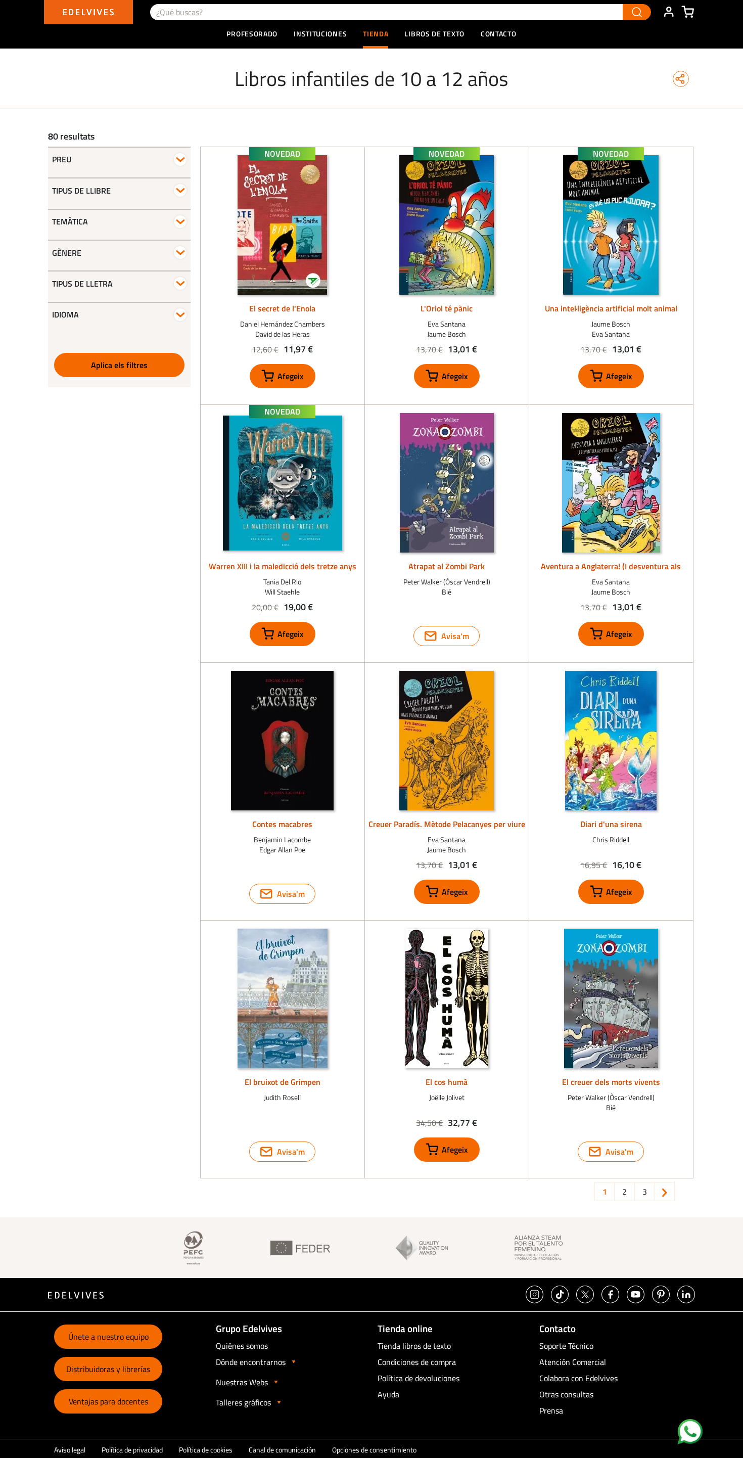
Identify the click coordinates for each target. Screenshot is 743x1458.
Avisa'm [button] (455, 636)
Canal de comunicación (282, 1449)
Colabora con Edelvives (578, 1378)
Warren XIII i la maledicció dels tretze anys (282, 566)
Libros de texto (434, 33)
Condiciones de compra (417, 1362)
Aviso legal (69, 1449)
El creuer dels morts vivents (611, 1082)
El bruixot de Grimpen (282, 1082)
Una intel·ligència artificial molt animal (611, 308)
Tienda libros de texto (414, 1346)
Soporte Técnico (566, 1346)
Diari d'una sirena (611, 824)
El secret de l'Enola (282, 308)
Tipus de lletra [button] (82, 284)
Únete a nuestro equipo (108, 1337)
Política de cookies (206, 1449)
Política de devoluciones (418, 1378)
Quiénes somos (242, 1346)
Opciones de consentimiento (374, 1449)
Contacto (499, 33)
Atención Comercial (572, 1362)
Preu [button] (61, 160)
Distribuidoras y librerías (108, 1369)
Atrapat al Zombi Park (446, 566)
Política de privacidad (132, 1449)
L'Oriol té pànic (447, 308)
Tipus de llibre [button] (81, 191)
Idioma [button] (65, 315)
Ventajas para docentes (108, 1401)
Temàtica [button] (70, 221)
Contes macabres (282, 824)
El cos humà (447, 1082)
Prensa (551, 1410)
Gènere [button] (66, 253)
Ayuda (388, 1394)
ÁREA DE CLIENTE (669, 12)
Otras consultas (566, 1394)
